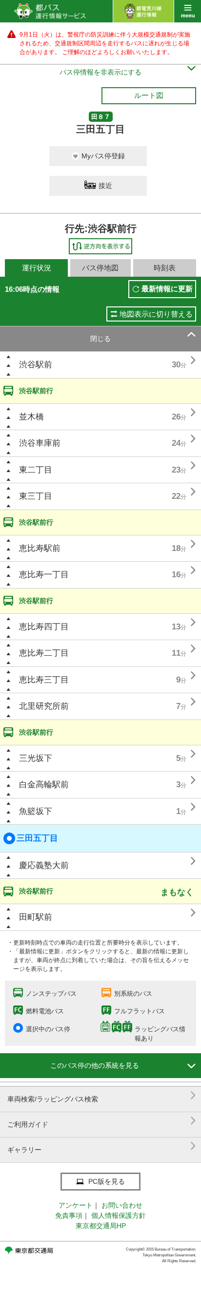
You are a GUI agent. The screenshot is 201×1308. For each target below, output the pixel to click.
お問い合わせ (121, 1205)
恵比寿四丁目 (44, 626)
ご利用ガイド (101, 1120)
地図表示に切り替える (156, 314)
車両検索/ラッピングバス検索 (101, 1095)
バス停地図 (100, 268)
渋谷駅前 (35, 364)
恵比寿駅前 (39, 548)
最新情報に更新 (167, 288)
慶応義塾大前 (44, 865)
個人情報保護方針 (118, 1215)
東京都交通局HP (101, 1226)
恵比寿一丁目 (44, 574)
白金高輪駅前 (44, 784)
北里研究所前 (44, 706)
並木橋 (31, 416)
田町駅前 (35, 917)
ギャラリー (101, 1146)
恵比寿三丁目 (44, 679)
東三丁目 (35, 496)
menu (187, 11)
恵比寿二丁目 (44, 653)
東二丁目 (35, 469)
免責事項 (68, 1215)
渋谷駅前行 (36, 391)
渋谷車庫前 (39, 443)
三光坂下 (35, 758)
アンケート (76, 1205)
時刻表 (165, 268)
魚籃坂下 (35, 811)
